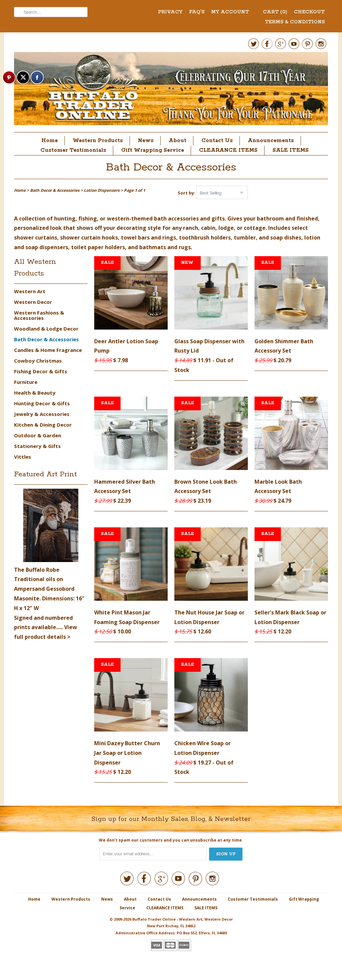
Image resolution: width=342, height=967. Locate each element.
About (177, 140)
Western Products (98, 140)
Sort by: (187, 193)
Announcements (271, 140)
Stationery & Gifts (37, 446)
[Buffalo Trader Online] (171, 90)
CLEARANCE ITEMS (228, 150)
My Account (230, 12)
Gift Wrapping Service (152, 150)
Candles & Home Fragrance (48, 350)
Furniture (25, 382)
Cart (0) (275, 12)
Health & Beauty (34, 392)
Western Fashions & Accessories (39, 315)
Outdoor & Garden (37, 435)
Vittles (22, 456)
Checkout (309, 12)
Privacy (170, 12)
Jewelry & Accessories (41, 414)
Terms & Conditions (295, 22)
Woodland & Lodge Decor (46, 328)
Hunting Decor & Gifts (42, 403)
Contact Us (217, 140)
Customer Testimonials (73, 150)
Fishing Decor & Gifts (40, 371)
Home (49, 140)
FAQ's (196, 12)
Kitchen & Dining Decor (43, 424)
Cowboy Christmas (38, 360)
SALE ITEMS (291, 150)
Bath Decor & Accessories (171, 167)
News (146, 140)
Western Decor (33, 302)
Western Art (29, 291)
